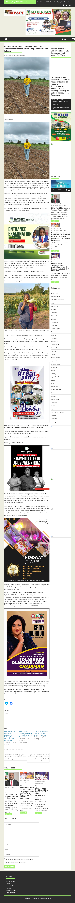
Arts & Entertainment (57, 300)
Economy (54, 332)
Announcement (55, 296)
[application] (61, 104)
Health (53, 354)
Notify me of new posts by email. (16, 863)
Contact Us (9, 888)
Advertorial (54, 293)
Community (54, 325)
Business (11, 749)
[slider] (59, 189)
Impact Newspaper (21, 55)
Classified (54, 312)
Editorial (53, 335)
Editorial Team (11, 890)
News (15, 749)
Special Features (56, 399)
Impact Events (55, 357)
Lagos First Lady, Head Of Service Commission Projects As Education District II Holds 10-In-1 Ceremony (38, 758)
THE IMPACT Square (57, 412)
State (52, 409)
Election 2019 (55, 341)
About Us (9, 883)
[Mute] (66, 190)
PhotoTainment (56, 390)
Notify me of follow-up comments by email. (19, 859)
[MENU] (73, 39)
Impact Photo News (57, 361)
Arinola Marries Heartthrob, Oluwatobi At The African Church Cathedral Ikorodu (25, 734)
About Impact (10, 881)
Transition (54, 418)
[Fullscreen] (69, 190)
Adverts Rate (10, 886)
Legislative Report (56, 377)
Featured (54, 348)
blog (7, 749)
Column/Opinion (56, 316)
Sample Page (10, 892)
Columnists (54, 322)
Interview (54, 367)
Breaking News (55, 306)
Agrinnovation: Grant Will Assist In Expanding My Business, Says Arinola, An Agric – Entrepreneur (10, 735)
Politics (53, 393)
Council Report (55, 329)
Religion (53, 396)
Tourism (53, 415)
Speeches (54, 402)
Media (53, 380)
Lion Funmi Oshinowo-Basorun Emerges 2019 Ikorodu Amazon (41, 733)
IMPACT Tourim (56, 364)
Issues (53, 370)
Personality (20, 749)
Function (53, 351)
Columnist (54, 319)
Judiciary (53, 374)
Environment (55, 345)
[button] (14, 12)
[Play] (53, 190)
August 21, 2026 (10, 787)
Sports (53, 406)
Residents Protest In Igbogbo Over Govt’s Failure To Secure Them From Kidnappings (15, 757)
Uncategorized (55, 422)
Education (54, 338)
